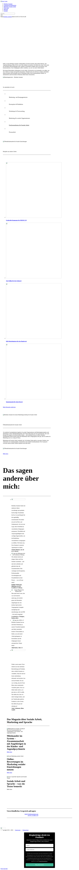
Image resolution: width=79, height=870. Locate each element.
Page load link (4, 868)
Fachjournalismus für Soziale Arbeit (19, 125)
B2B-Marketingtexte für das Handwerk (16, 341)
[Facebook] (1, 831)
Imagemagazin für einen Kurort (14, 402)
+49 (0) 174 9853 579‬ (32, 815)
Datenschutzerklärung (43, 861)
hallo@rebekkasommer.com (31, 814)
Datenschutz (26, 830)
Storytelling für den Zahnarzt (13, 281)
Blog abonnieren (39, 865)
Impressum (17, 830)
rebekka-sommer (8, 16)
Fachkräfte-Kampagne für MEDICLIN (16, 220)
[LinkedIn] (2, 831)
